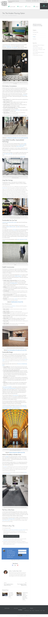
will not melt (14, 229)
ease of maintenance (7, 46)
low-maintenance (13, 305)
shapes (25, 143)
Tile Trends (34, 34)
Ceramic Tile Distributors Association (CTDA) (18, 529)
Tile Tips (34, 36)
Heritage (31, 608)
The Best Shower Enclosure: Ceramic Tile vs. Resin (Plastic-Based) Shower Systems (25, 596)
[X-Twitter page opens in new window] (21, 609)
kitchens (7, 226)
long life (3, 359)
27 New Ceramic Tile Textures (38, 55)
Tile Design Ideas (35, 32)
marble (6, 153)
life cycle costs (4, 187)
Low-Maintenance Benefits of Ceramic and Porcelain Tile (17, 137)
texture (26, 149)
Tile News (34, 38)
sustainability (15, 47)
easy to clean (17, 109)
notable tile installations (7, 473)
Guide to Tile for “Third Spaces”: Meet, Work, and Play (39, 50)
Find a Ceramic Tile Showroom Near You (11, 536)
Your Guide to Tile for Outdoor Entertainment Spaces (10, 594)
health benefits (9, 47)
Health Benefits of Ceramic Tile (17, 301)
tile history (25, 472)
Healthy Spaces (7, 608)
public (14, 226)
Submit (20, 555)
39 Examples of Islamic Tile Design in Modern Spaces (38, 46)
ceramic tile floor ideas (5, 520)
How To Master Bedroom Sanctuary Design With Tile (38, 53)
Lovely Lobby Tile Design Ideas (37, 47)
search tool (7, 529)
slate (11, 153)
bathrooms (11, 226)
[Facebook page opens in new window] (18, 609)
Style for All (16, 608)
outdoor (18, 226)
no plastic (15, 298)
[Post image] (5, 594)
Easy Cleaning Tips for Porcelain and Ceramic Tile (17, 350)
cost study (5, 466)
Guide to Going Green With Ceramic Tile (17, 452)
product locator (5, 540)
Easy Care (24, 608)
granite (9, 153)
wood (4, 153)
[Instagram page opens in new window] (20, 609)
